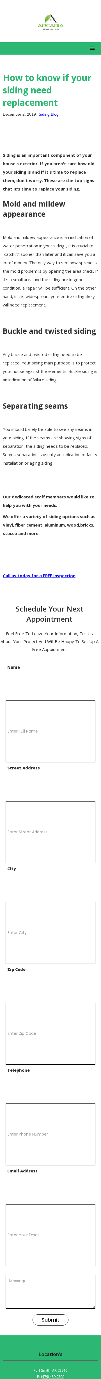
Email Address (22, 1171)
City (11, 868)
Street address (23, 768)
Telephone (18, 1070)
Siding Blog (49, 114)
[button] (92, 48)
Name (13, 667)
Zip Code (16, 969)
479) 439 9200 (53, 1376)
